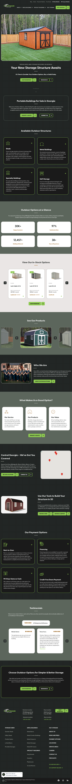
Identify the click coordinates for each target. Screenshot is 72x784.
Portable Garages (10, 747)
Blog (31, 1)
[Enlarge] (29, 365)
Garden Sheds (9, 731)
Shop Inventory (61, 7)
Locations (52, 743)
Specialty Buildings (39, 7)
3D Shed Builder (56, 1)
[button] (5, 282)
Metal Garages (31, 743)
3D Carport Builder (65, 1)
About (34, 1)
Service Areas (53, 747)
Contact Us (53, 754)
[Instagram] (63, 780)
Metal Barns (30, 731)
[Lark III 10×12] (36, 284)
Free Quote (48, 1)
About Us (52, 731)
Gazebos (29, 758)
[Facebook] (58, 780)
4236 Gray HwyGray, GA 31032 (48, 713)
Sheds (18, 7)
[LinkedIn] (67, 780)
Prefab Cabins (9, 739)
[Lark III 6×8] (55, 284)
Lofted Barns (8, 743)
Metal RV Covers (31, 747)
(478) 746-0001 (26, 719)
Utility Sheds (8, 735)
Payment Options (41, 1)
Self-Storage (50, 7)
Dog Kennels (30, 754)
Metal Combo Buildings (33, 735)
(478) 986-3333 (47, 719)
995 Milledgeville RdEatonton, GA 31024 (28, 713)
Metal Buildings (27, 7)
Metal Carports (31, 739)
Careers (51, 750)
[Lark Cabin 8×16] (17, 284)
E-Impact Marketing (26, 779)
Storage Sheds (10, 728)
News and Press (54, 735)
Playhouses (30, 762)
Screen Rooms (31, 765)
